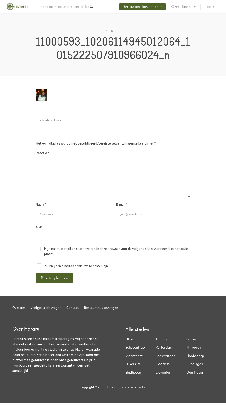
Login (210, 7)
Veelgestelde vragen (46, 307)
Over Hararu (181, 7)
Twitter (142, 387)
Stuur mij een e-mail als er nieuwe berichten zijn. (76, 266)
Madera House (51, 120)
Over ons (19, 307)
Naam (41, 204)
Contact (72, 307)
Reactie (42, 153)
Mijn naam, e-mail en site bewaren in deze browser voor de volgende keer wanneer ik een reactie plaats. (116, 251)
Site (39, 226)
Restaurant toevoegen (140, 7)
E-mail (122, 204)
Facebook (126, 387)
